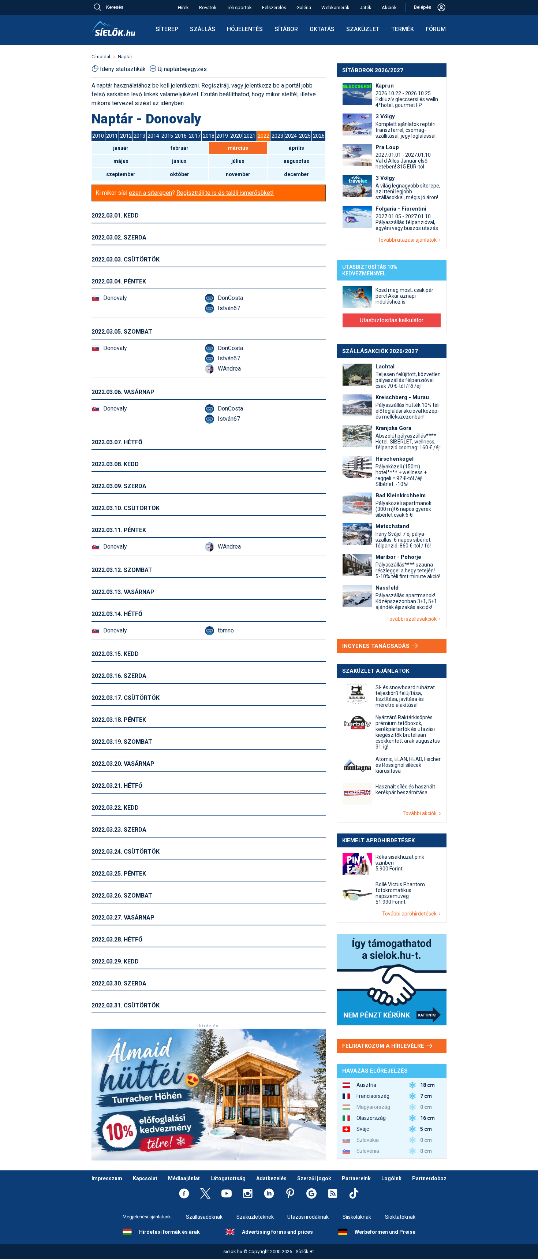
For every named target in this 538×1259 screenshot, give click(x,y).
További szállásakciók (412, 619)
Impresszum (106, 1178)
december (296, 174)
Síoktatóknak (400, 1217)
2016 (181, 136)
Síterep (167, 29)
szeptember (120, 174)
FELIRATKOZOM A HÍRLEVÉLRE (384, 1046)
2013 (139, 136)
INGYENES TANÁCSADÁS (376, 646)
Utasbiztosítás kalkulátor (391, 320)
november (238, 174)
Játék (365, 7)
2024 (291, 136)
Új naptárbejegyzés (182, 69)
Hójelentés (245, 29)
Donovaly (115, 297)
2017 (195, 136)
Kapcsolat (145, 1178)
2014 (153, 136)
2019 (222, 136)
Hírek (183, 7)
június (179, 161)
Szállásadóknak (204, 1217)
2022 (263, 136)
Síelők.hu (113, 28)
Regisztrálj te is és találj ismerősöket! (225, 192)
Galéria (303, 7)
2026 (319, 136)
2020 (236, 136)
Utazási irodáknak (308, 1217)
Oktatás (322, 29)
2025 (305, 136)
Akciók (389, 7)
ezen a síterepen (150, 192)
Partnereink (356, 1178)
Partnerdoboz (429, 1178)
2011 (112, 136)
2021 (249, 136)
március (238, 148)
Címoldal (100, 56)
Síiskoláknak (357, 1217)
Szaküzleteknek (255, 1217)
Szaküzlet (363, 29)
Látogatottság (228, 1178)
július (237, 161)
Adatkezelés (271, 1178)
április (296, 148)
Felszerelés (274, 7)
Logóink (391, 1178)
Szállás (202, 29)
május (120, 161)
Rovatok (208, 7)
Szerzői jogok (314, 1178)
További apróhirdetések (410, 914)
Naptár (125, 56)
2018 (208, 136)
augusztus (296, 161)
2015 (167, 136)
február (179, 148)
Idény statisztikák (123, 69)
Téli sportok (239, 7)
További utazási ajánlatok (408, 240)
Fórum (436, 29)
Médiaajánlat (184, 1178)
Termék (402, 29)
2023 (277, 136)
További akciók (421, 813)
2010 (98, 136)
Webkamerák (335, 7)
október (179, 174)
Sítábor (286, 29)
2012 (126, 136)
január (120, 148)
